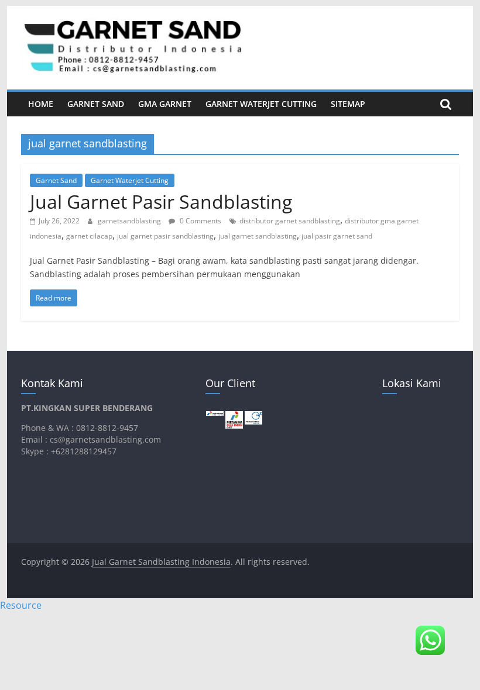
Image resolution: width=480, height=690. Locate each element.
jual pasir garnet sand (336, 236)
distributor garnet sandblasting (289, 221)
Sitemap (348, 103)
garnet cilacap (89, 236)
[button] (430, 640)
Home (40, 103)
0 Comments (199, 221)
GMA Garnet (164, 103)
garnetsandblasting (130, 221)
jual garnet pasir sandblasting (165, 236)
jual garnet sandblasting (257, 236)
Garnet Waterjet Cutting (261, 103)
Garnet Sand (95, 103)
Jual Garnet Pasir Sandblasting (161, 201)
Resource (21, 605)
